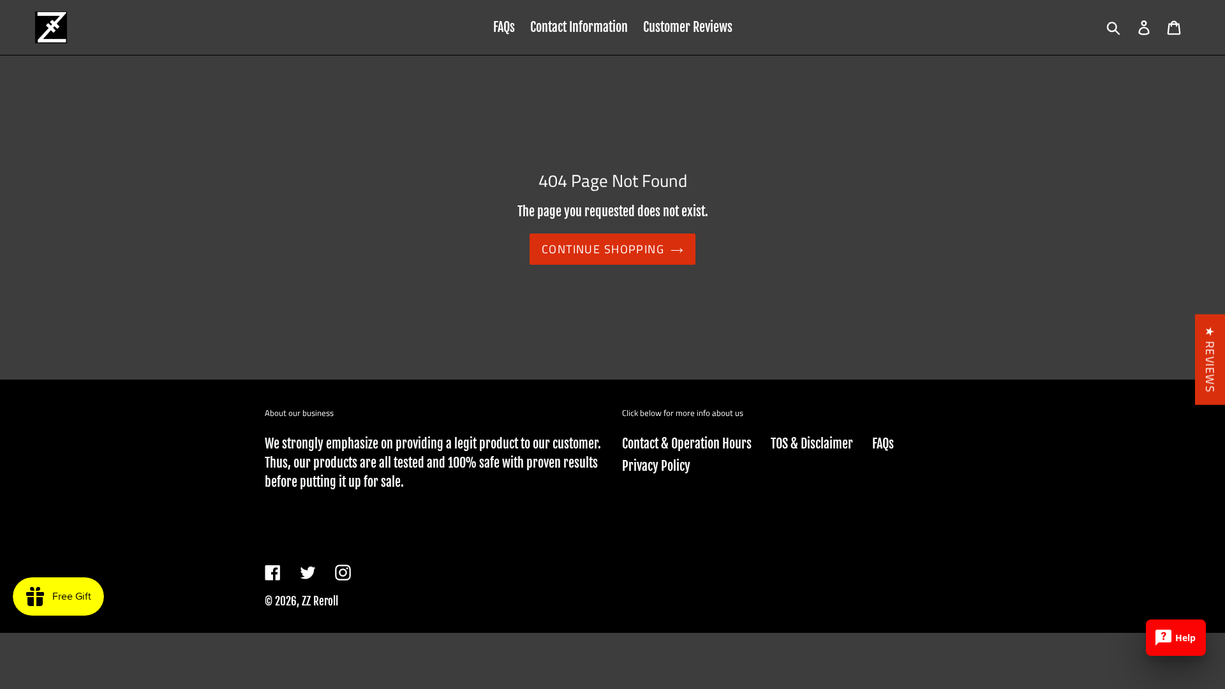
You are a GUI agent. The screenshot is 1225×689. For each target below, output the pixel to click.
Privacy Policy (656, 466)
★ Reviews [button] (1210, 360)
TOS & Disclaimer (812, 444)
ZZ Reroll (320, 601)
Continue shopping (603, 249)
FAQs (883, 444)
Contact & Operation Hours (687, 444)
